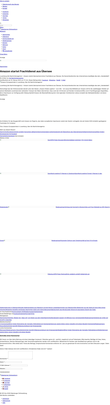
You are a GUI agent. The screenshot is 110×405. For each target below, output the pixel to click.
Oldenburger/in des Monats (11, 4)
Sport (4, 49)
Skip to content (4, 1)
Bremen (5, 43)
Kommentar (4, 358)
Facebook (5, 11)
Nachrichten (6, 34)
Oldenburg (6, 36)
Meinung (5, 45)
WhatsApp (6, 20)
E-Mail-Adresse (5, 365)
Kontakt (5, 8)
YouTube (5, 16)
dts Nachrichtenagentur (16, 78)
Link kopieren (20, 136)
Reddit (58, 80)
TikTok (4, 18)
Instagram (5, 14)
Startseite (3, 136)
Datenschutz (6, 400)
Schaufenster (8, 51)
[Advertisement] (55, 110)
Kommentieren (10, 136)
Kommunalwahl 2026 (18, 311)
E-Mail (63, 80)
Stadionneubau (29, 311)
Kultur (4, 47)
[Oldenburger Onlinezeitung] (8, 375)
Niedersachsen (7, 40)
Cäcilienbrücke (38, 311)
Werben (5, 6)
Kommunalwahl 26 (8, 38)
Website (2, 368)
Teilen (16, 136)
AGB (4, 402)
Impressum (6, 398)
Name (2, 362)
